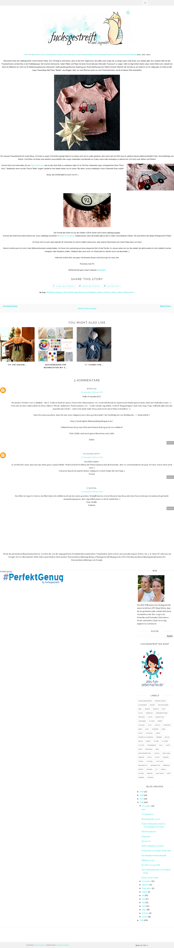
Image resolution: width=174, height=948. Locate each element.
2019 (141, 792)
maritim (149, 773)
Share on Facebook (65, 286)
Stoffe (157, 757)
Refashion (148, 749)
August (144, 892)
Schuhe (156, 753)
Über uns (75, 54)
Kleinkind (155, 729)
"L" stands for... (94, 365)
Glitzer (151, 721)
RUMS (140, 749)
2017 (141, 799)
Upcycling (159, 761)
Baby (140, 709)
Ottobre (107, 292)
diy (156, 769)
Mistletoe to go (148, 860)
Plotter (114, 292)
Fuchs (150, 717)
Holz (150, 725)
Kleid (147, 729)
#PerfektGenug (70, 292)
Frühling (141, 717)
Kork (163, 729)
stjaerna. (92, 488)
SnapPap (141, 757)
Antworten (170, 442)
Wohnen (149, 769)
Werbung (166, 765)
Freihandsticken (161, 713)
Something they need (151, 819)
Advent (152, 705)
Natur (140, 741)
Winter (140, 769)
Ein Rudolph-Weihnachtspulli (154, 855)
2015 (141, 920)
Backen (147, 709)
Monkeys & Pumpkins (66, 235)
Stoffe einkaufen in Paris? (153, 846)
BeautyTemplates (39, 945)
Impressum (111, 54)
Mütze (167, 737)
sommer (141, 777)
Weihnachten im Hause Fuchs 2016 (156, 851)
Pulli (161, 745)
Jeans (140, 729)
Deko (163, 709)
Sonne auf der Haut (150, 877)
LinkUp (158, 733)
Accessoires (142, 705)
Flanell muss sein (149, 831)
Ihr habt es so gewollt (151, 865)
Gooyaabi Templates (62, 945)
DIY (40, 54)
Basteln (156, 709)
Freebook (149, 713)
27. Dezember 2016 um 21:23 (92, 492)
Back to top (141, 945)
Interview (167, 725)
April (144, 906)
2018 (141, 795)
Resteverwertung (144, 753)
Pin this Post (113, 286)
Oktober (145, 885)
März (144, 909)
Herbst (160, 721)
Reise (157, 749)
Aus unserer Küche (61, 54)
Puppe (168, 745)
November (146, 881)
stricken (150, 777)
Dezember (146, 806)
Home (26, 54)
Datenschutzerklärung (128, 54)
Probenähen (151, 745)
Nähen (33, 54)
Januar (144, 917)
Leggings (149, 733)
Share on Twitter (91, 286)
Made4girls (101, 270)
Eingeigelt (146, 836)
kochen (141, 773)
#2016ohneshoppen (54, 292)
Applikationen (163, 705)
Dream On (146, 841)
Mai (143, 902)
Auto (143, 809)
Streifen (166, 757)
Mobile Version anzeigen (87, 308)
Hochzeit (141, 725)
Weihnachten (128, 292)
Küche (140, 733)
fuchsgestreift (91, 454)
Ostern (156, 741)
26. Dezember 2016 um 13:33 (92, 392)
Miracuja (92, 388)
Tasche (140, 761)
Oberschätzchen (37, 165)
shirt (120, 292)
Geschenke (142, 721)
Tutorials (47, 54)
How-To (157, 725)
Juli (143, 895)
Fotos (140, 713)
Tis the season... (17, 365)
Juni (143, 899)
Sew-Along (166, 753)
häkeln (163, 769)
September (147, 888)
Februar (145, 913)
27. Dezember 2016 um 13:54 (92, 457)
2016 (141, 802)
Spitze (149, 757)
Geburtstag (159, 717)
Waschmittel (142, 765)
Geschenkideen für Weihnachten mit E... (55, 366)
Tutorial (149, 761)
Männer (159, 737)
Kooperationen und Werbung (93, 54)
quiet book (160, 773)
